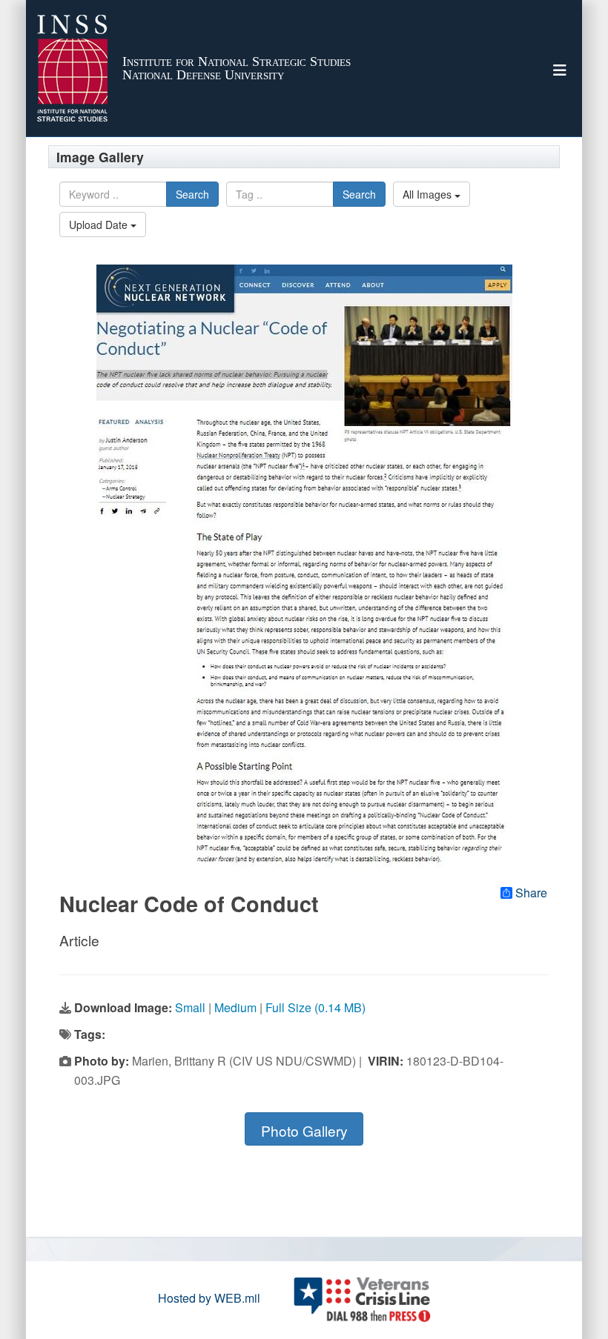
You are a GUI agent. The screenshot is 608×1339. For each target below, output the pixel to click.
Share (531, 893)
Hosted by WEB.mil (209, 1297)
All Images (429, 194)
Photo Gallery (304, 1130)
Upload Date (99, 224)
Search (192, 194)
